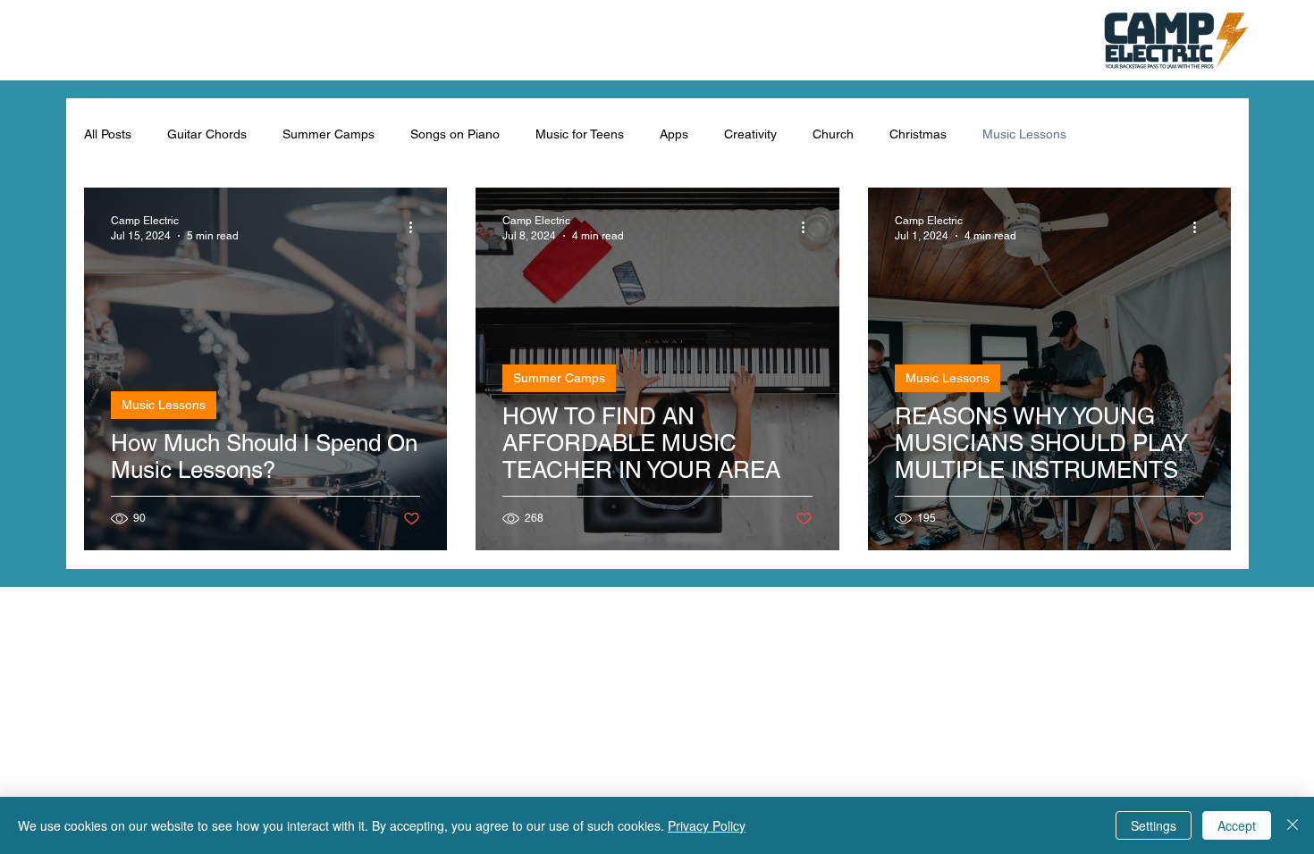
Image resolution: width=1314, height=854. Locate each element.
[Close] (1292, 825)
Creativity (750, 134)
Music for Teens (579, 134)
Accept (1236, 825)
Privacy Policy (706, 825)
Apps (674, 134)
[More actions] (417, 227)
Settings (1153, 825)
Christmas (918, 134)
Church (833, 134)
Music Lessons (1024, 134)
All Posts (107, 134)
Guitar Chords (207, 134)
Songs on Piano (455, 134)
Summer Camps (328, 134)
